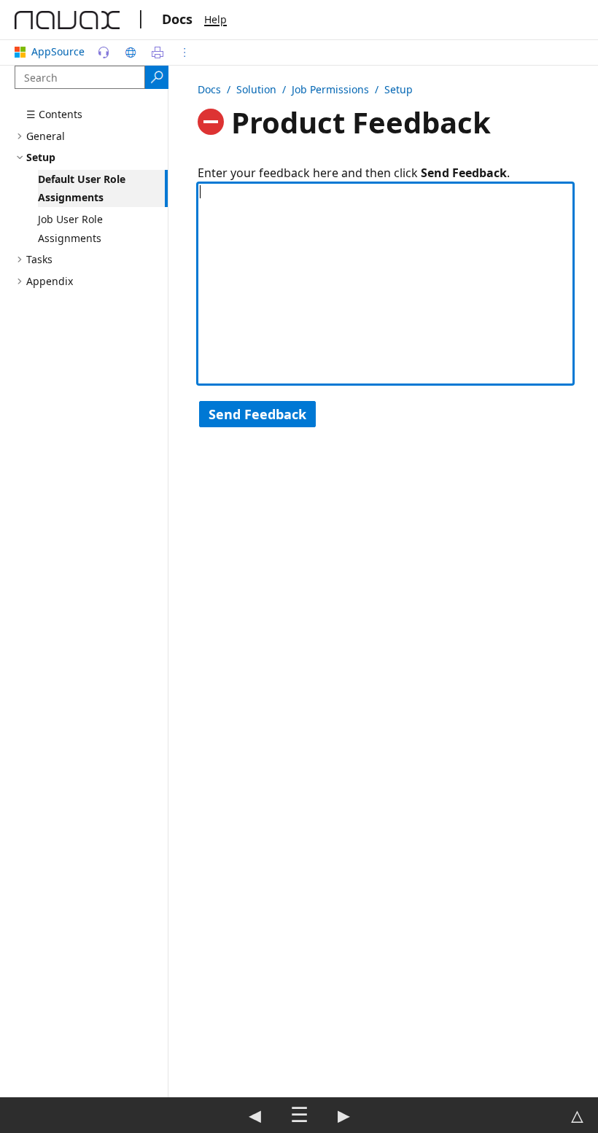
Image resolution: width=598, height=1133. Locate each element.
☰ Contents (54, 114)
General (45, 136)
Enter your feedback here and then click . (354, 173)
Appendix (49, 281)
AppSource (58, 51)
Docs (177, 19)
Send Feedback (257, 414)
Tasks (39, 259)
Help (215, 19)
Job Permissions (330, 89)
